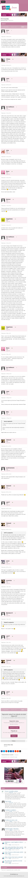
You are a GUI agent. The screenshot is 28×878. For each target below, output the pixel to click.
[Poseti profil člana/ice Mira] (3, 413)
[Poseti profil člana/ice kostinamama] (3, 469)
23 (13, 199)
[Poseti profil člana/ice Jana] (3, 79)
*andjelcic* (11, 821)
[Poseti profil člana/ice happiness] (3, 220)
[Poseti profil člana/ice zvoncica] (3, 581)
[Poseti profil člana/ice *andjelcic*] (3, 821)
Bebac (10, 844)
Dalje (23, 26)
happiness (9, 219)
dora (6, 20)
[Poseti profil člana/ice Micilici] (3, 200)
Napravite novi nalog (14, 727)
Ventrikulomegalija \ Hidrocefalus (12, 828)
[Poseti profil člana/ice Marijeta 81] (3, 614)
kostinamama (10, 468)
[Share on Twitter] (4, 751)
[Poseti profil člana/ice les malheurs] (3, 108)
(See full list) (9, 867)
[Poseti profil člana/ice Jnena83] (3, 810)
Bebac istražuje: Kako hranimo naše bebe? (14, 857)
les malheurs (10, 107)
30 (11, 171)
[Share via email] (20, 751)
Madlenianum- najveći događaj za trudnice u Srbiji (14, 842)
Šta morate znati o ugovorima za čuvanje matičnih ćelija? (13, 861)
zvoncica (9, 580)
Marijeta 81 (9, 613)
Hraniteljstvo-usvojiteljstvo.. (11, 810)
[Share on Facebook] (2, 751)
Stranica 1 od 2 (14, 26)
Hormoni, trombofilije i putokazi (11, 791)
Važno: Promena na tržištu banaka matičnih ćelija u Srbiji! (14, 852)
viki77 (8, 502)
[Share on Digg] (11, 751)
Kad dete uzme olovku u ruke (11, 820)
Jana (7, 78)
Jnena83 (10, 811)
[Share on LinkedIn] (9, 751)
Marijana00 (11, 792)
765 (14, 523)
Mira (7, 412)
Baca (7, 171)
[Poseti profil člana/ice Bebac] (3, 843)
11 (11, 78)
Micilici (8, 199)
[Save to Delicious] (13, 751)
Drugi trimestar (8, 801)
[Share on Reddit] (16, 751)
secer (8, 561)
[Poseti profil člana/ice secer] (3, 562)
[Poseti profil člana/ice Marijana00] (3, 792)
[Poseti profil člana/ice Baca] (3, 172)
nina (7, 150)
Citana (8, 59)
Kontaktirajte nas (14, 874)
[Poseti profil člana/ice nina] (3, 151)
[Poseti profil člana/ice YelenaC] (3, 441)
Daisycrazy (11, 802)
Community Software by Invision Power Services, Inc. (14, 875)
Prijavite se (14, 735)
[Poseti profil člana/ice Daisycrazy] (3, 802)
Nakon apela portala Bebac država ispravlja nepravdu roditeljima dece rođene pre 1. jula (14, 847)
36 (12, 502)
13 (15, 327)
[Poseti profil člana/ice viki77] (3, 503)
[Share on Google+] (6, 751)
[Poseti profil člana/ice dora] (3, 31)
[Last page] (26, 27)
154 (12, 561)
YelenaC (8, 440)
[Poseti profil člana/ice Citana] (3, 60)
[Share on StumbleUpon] (18, 751)
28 (12, 59)
